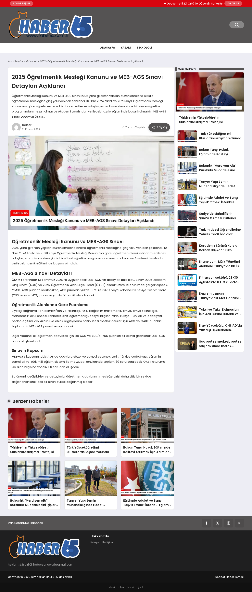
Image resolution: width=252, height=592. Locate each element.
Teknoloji (144, 48)
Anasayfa (107, 48)
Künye (95, 542)
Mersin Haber (116, 587)
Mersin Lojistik (136, 587)
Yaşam (126, 48)
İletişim (107, 542)
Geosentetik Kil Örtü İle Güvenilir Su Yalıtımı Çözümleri (191, 4)
